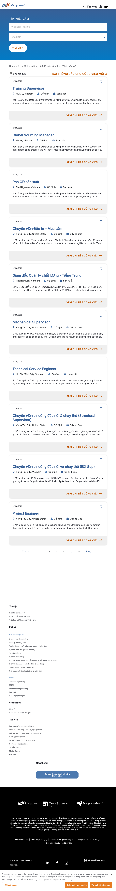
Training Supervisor (28, 88)
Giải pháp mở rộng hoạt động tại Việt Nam (25, 671)
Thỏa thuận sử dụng (39, 839)
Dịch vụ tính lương (16, 657)
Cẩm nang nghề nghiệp (18, 744)
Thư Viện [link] (13, 719)
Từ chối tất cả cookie (101, 885)
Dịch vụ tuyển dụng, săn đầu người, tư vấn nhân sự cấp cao (32, 660)
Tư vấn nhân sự (15, 653)
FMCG (11, 685)
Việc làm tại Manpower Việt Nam (22, 620)
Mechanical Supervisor (31, 322)
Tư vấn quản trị (15, 747)
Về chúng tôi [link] (15, 702)
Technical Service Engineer (34, 369)
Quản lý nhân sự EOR (17, 643)
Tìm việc (18, 48)
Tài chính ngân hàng (17, 681)
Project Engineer (26, 513)
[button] (106, 6)
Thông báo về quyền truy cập (88, 839)
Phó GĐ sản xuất (26, 182)
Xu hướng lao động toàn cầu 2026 (22, 740)
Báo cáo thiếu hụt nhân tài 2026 (22, 726)
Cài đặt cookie (11, 885)
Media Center (14, 751)
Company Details (21, 839)
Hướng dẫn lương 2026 (18, 737)
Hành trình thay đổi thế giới (20, 713)
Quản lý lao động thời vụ (18, 639)
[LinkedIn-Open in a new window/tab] (47, 862)
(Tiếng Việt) (96, 860)
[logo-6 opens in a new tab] (87, 804)
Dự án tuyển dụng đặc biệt (19, 616)
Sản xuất (12, 692)
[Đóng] (111, 874)
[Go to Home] (13, 6)
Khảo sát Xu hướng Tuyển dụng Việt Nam (25, 730)
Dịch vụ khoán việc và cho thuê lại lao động (26, 664)
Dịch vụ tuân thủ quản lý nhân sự (22, 650)
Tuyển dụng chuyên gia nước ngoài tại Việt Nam (28, 646)
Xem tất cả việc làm (17, 613)
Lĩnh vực (12, 677)
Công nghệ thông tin (17, 696)
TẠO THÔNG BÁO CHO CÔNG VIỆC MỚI (77, 73)
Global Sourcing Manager (33, 135)
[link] (57, 863)
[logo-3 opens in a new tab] (53, 804)
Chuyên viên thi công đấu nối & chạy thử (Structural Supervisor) (54, 418)
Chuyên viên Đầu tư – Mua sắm (37, 229)
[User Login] (100, 7)
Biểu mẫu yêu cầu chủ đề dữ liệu (59, 843)
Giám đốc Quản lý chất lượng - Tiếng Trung (47, 275)
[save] (101, 81)
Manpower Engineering (18, 689)
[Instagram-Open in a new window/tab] (66, 863)
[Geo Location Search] (104, 37)
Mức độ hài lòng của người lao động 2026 (25, 733)
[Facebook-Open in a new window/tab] (57, 863)
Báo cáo (12, 754)
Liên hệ (12, 709)
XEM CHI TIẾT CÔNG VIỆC (82, 115)
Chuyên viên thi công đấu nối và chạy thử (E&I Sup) (54, 467)
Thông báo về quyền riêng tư (61, 839)
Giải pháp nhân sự (16, 635)
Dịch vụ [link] (12, 627)
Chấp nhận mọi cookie (76, 885)
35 (78, 551)
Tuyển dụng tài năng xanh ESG (21, 667)
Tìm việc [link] (13, 606)
